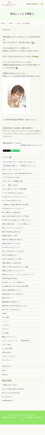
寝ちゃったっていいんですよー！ (13, 228)
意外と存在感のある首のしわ (11, 232)
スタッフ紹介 (6, 344)
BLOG (11, 23)
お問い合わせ (6, 352)
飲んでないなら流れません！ (11, 309)
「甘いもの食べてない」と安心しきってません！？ (19, 162)
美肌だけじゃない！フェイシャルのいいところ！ (18, 274)
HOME (3, 23)
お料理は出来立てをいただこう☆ (31, 145)
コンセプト (5, 325)
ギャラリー (5, 329)
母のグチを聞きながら (9, 255)
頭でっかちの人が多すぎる (11, 393)
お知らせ (5, 374)
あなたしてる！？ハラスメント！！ (14, 169)
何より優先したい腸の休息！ (11, 212)
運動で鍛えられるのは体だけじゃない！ (15, 306)
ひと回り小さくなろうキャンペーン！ (14, 197)
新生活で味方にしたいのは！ (11, 243)
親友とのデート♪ (7, 298)
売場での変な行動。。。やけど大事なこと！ (16, 224)
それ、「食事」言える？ (10, 185)
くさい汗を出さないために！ (11, 177)
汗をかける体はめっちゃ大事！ (12, 259)
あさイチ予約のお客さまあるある (13, 389)
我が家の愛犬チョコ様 (9, 235)
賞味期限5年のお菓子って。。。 (12, 302)
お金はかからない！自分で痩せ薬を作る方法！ (17, 173)
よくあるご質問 (7, 348)
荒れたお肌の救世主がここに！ (12, 290)
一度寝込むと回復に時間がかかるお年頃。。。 (17, 204)
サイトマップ (6, 360)
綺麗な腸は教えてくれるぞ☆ (12, 143)
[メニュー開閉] (42, 4)
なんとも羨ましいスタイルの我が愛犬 (14, 189)
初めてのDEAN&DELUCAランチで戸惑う (15, 216)
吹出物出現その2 (7, 400)
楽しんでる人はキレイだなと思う (13, 251)
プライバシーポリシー (9, 356)
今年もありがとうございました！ (13, 208)
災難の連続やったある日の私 (11, 263)
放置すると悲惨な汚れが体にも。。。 (14, 239)
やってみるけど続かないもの (11, 200)
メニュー (5, 321)
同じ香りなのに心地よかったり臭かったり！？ (17, 220)
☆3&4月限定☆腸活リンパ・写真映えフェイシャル (18, 165)
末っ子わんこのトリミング (11, 247)
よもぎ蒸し (5, 333)
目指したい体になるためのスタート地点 (15, 267)
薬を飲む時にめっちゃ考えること (13, 294)
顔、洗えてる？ (7, 397)
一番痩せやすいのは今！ (10, 385)
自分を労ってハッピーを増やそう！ (14, 282)
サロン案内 (5, 317)
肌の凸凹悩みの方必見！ (10, 278)
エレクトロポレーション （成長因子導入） (16, 340)
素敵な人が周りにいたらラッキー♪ (13, 270)
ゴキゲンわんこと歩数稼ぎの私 (12, 181)
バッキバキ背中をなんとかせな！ (13, 193)
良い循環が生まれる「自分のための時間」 (16, 286)
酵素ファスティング (8, 337)
